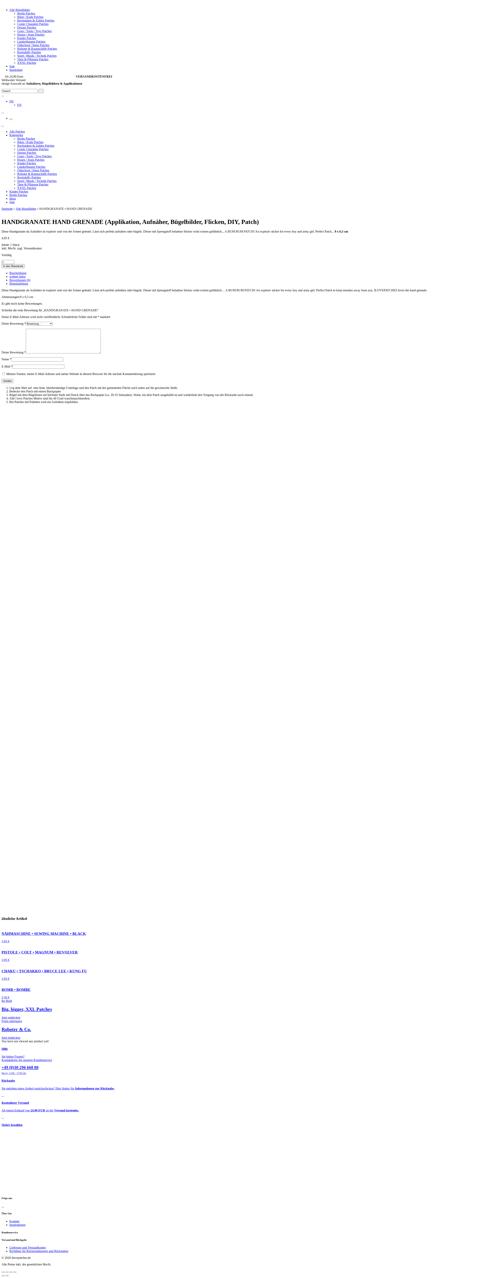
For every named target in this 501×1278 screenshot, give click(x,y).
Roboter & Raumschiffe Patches (37, 48)
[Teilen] (7, 1272)
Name (6, 359)
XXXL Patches (26, 62)
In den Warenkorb (13, 266)
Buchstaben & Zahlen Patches (35, 20)
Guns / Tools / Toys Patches (34, 31)
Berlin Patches (26, 13)
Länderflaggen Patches (31, 41)
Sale (12, 66)
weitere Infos (17, 276)
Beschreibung (17, 273)
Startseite (7, 208)
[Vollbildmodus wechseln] (11, 1272)
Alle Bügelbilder (19, 10)
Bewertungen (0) (19, 280)
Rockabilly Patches (29, 52)
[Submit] (41, 91)
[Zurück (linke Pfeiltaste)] (3, 1275)
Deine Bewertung (14, 323)
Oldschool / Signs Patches (33, 45)
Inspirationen (17, 1224)
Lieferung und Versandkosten (27, 1247)
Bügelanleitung (18, 283)
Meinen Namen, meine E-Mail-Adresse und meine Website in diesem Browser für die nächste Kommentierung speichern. (81, 374)
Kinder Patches (26, 38)
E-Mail (7, 366)
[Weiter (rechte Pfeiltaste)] (7, 1275)
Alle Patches (17, 131)
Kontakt (14, 1221)
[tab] (254, 273)
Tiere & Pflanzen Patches (32, 59)
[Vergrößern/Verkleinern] (14, 1272)
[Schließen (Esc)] (3, 1272)
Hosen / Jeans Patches (30, 34)
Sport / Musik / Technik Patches (37, 55)
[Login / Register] (3, 94)
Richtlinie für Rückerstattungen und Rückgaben (38, 1251)
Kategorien (16, 135)
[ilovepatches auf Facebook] (3, 1205)
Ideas (12, 198)
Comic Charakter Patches (33, 24)
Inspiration (16, 70)
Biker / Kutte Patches (30, 17)
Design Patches (26, 27)
